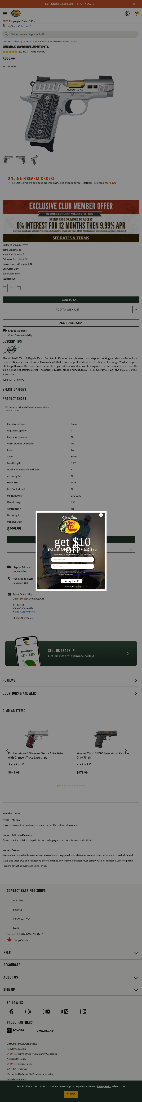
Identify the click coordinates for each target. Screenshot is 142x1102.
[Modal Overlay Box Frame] (71, 551)
